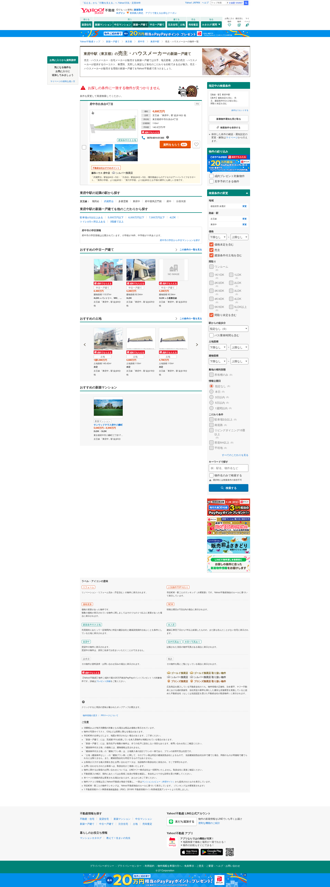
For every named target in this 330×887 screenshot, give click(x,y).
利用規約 (149, 865)
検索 (246, 3)
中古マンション (122, 24)
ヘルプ (205, 2)
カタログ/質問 (209, 24)
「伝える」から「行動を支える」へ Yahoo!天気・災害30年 (111, 2)
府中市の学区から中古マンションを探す (180, 240)
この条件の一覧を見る (190, 249)
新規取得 (138, 9)
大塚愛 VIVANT (236, 2)
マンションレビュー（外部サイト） (158, 781)
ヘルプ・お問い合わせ (228, 865)
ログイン (120, 12)
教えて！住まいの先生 (118, 838)
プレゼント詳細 (103, 681)
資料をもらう (174, 144)
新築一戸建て (140, 24)
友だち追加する (184, 821)
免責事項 (189, 865)
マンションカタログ (91, 838)
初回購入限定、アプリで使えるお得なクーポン (153, 12)
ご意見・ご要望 (204, 865)
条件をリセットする (239, 110)
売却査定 (193, 24)
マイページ (232, 137)
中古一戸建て (157, 24)
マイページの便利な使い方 (62, 80)
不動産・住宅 (87, 818)
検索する (231, 488)
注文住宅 (173, 24)
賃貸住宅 (86, 24)
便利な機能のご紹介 (209, 823)
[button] (84, 333)
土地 (182, 24)
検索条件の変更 (218, 193)
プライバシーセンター (129, 865)
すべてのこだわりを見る (235, 455)
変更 (245, 206)
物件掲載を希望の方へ (170, 865)
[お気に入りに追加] (196, 144)
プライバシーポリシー (102, 865)
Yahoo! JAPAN (192, 2)
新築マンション (103, 24)
